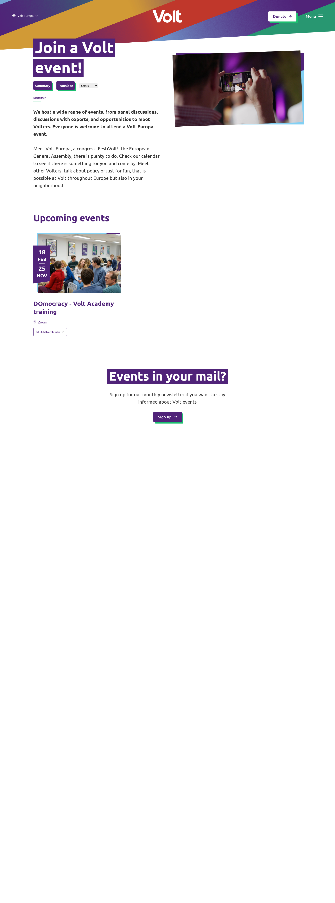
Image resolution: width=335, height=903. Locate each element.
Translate (65, 85)
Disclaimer (39, 97)
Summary (42, 85)
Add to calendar (50, 332)
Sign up (165, 417)
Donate (279, 16)
